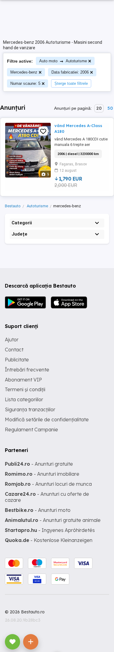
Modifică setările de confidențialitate (47, 419)
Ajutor (12, 339)
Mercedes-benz (23, 72)
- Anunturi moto (38, 510)
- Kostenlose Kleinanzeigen (48, 540)
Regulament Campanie (31, 429)
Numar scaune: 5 (25, 83)
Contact (14, 350)
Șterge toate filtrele (71, 83)
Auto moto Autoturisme (63, 61)
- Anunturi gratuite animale (53, 520)
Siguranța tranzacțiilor (30, 409)
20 (99, 108)
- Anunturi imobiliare (42, 474)
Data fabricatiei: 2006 (70, 72)
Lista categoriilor (24, 399)
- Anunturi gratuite (39, 464)
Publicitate (17, 360)
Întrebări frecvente (27, 370)
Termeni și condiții (25, 389)
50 (110, 108)
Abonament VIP (23, 380)
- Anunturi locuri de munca (48, 484)
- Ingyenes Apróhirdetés (50, 530)
